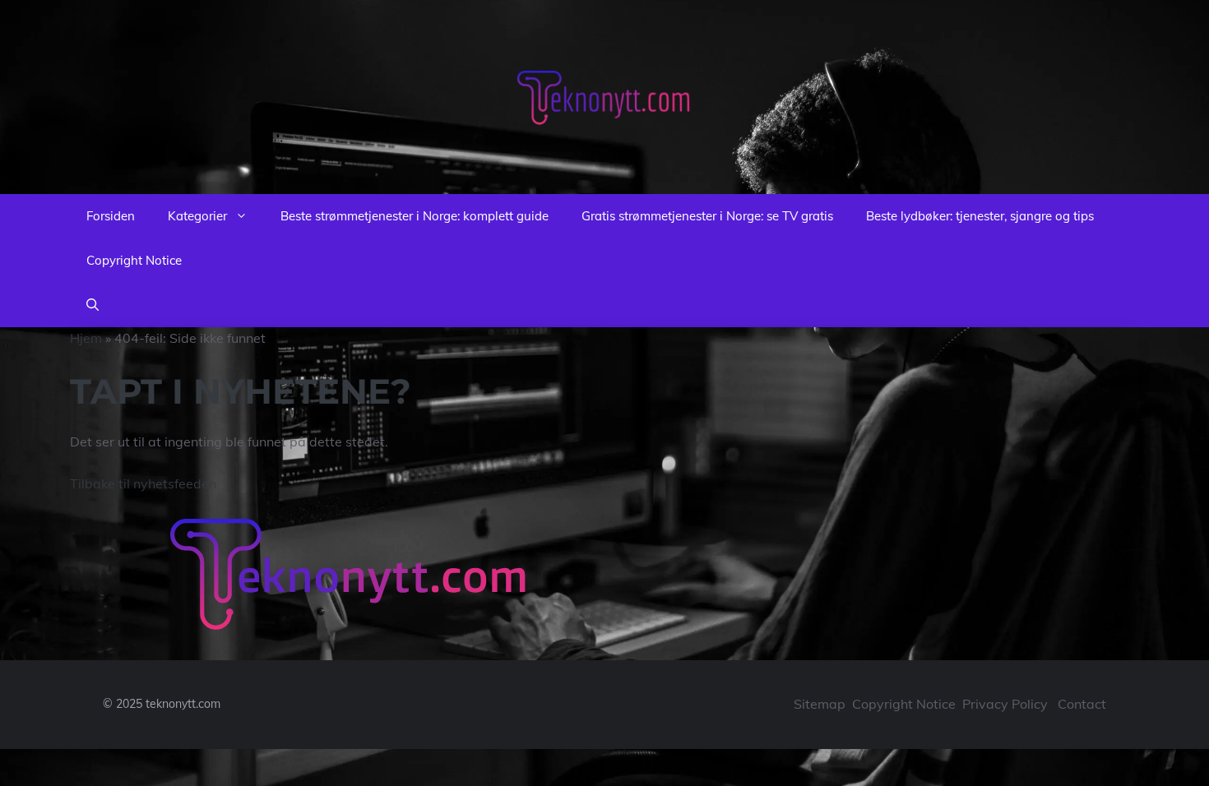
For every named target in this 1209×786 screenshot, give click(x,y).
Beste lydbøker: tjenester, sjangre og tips (980, 216)
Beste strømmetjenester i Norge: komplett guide (414, 216)
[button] (92, 305)
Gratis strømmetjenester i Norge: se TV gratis (707, 216)
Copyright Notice (134, 260)
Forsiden (110, 216)
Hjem (86, 338)
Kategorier (197, 216)
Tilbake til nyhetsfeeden (143, 483)
